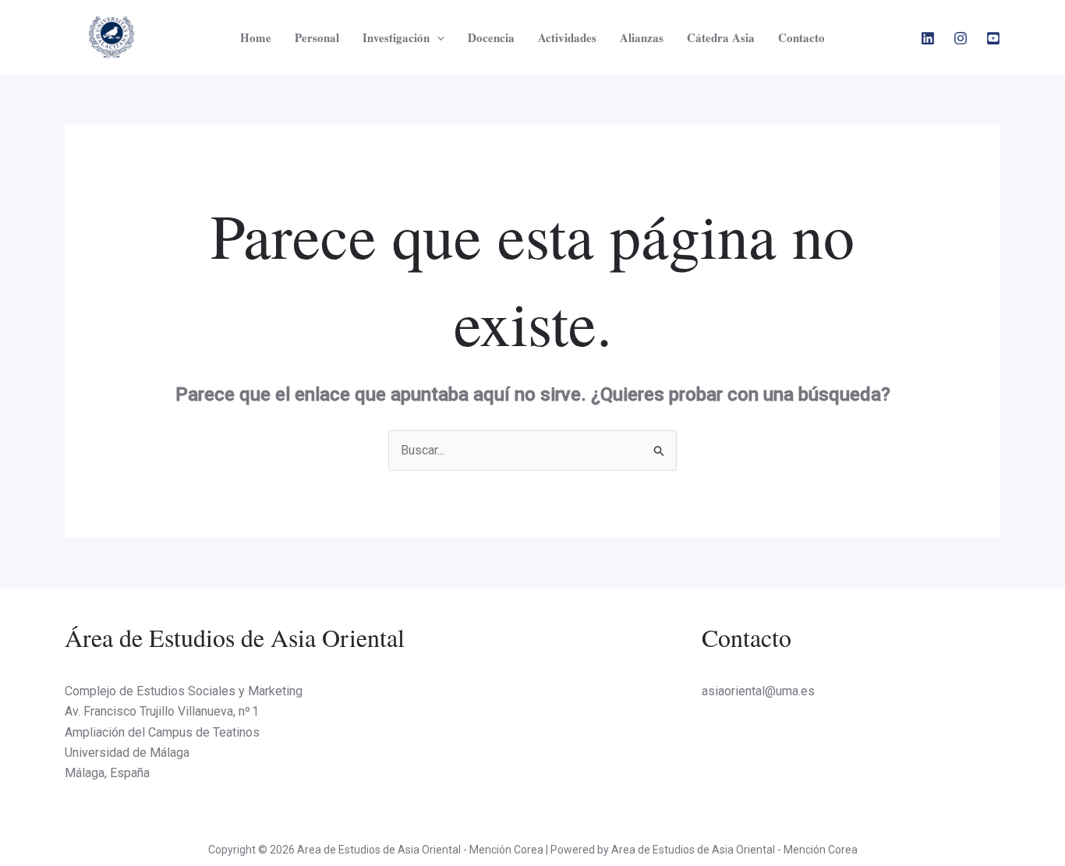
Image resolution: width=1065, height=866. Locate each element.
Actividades (567, 37)
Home (255, 37)
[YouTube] (993, 38)
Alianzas (641, 37)
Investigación (396, 37)
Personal (317, 37)
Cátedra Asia (721, 37)
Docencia (491, 37)
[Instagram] (961, 38)
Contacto (801, 37)
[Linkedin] (928, 38)
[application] (437, 37)
